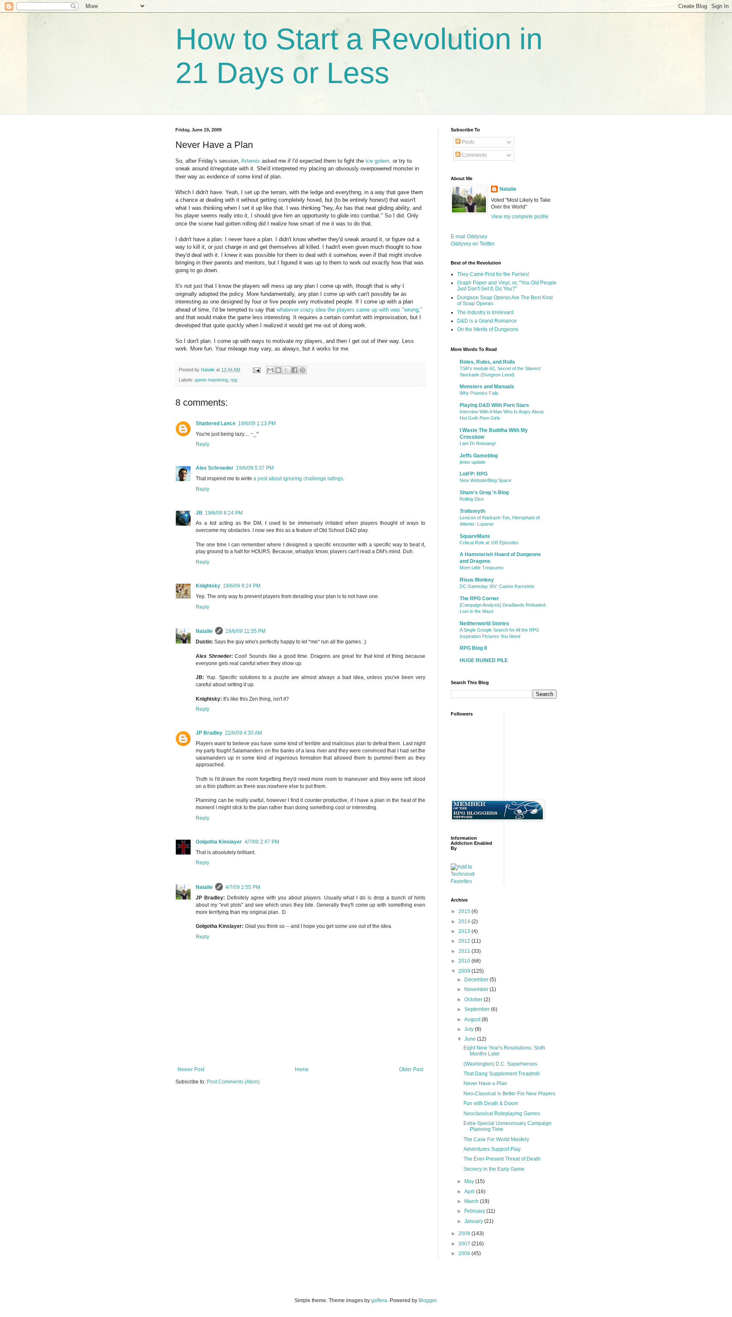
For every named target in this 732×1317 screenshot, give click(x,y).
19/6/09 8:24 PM (224, 513)
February (475, 1211)
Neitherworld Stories (484, 623)
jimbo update (472, 462)
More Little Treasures (482, 567)
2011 (464, 951)
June (470, 1039)
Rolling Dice (472, 498)
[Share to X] (286, 370)
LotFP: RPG (474, 474)
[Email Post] (256, 369)
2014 (464, 921)
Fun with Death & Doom (490, 1103)
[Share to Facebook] (294, 370)
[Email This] (270, 370)
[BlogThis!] (278, 370)
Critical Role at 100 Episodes (489, 542)
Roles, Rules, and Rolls (487, 362)
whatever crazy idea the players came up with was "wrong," (348, 309)
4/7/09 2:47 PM (261, 842)
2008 (464, 1233)
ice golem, (378, 161)
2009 (464, 971)
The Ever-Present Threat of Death (502, 1159)
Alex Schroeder (214, 468)
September (477, 1009)
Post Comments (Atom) (233, 1082)
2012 (464, 941)
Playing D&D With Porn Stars (494, 405)
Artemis (250, 161)
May (469, 1181)
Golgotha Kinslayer (219, 842)
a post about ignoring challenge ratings (298, 479)
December (477, 980)
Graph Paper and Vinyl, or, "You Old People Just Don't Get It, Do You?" (507, 286)
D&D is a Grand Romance (487, 321)
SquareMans (475, 536)
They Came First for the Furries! (493, 274)
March (472, 1201)
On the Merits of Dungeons (487, 329)
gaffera (379, 1300)
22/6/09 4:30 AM (243, 733)
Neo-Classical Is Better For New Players (509, 1094)
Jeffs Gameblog (479, 456)
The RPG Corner (479, 598)
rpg (233, 379)
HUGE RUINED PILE (484, 660)
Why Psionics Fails (479, 392)
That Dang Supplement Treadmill (501, 1074)
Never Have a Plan (485, 1083)
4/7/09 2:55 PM (242, 887)
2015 (464, 911)
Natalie (204, 631)
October (474, 999)
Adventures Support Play (492, 1149)
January (474, 1221)
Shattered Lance (216, 423)
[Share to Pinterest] (302, 370)
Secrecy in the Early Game (493, 1169)
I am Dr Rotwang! (478, 443)
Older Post (411, 1069)
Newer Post (190, 1069)
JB (199, 513)
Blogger (427, 1300)
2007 (464, 1244)
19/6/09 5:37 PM (255, 468)
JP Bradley (209, 733)
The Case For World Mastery (496, 1139)
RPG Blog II (473, 648)
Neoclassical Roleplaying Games (501, 1114)
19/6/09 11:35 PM (245, 631)
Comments (473, 155)
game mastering (211, 379)
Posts (467, 142)
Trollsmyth (472, 511)
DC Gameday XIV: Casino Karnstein (497, 586)
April (470, 1191)
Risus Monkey (477, 580)
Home (302, 1069)
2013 (464, 931)
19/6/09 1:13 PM (257, 423)
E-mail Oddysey (469, 236)
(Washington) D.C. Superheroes (500, 1064)
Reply (202, 444)
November (477, 989)
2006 (464, 1253)
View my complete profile (520, 217)
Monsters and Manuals (487, 387)
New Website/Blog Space (485, 480)
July (469, 1029)
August (473, 1019)
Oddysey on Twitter (472, 244)
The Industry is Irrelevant (485, 312)
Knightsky (208, 586)
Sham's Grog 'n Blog (484, 493)
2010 (464, 961)
